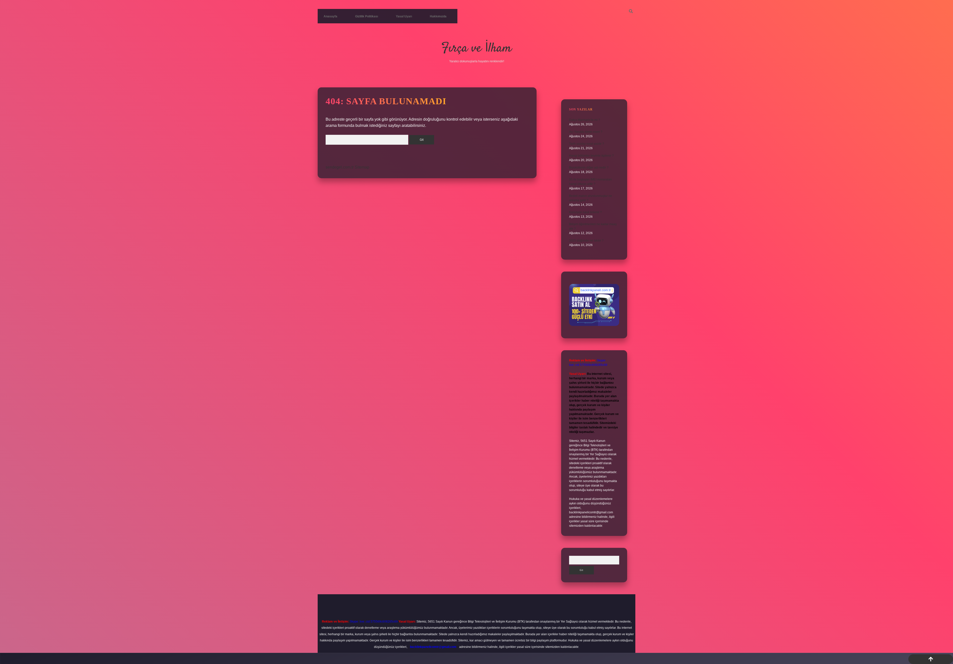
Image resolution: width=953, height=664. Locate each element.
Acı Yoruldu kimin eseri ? (585, 132)
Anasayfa (330, 16)
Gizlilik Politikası (366, 16)
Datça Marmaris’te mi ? (584, 120)
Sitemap (362, 167)
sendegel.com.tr (340, 167)
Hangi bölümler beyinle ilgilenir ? (591, 155)
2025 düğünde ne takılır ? (586, 240)
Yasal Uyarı (404, 16)
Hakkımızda (438, 16)
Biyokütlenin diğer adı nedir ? (589, 167)
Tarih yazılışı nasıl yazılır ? (586, 143)
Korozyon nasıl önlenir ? (585, 212)
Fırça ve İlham (476, 48)
